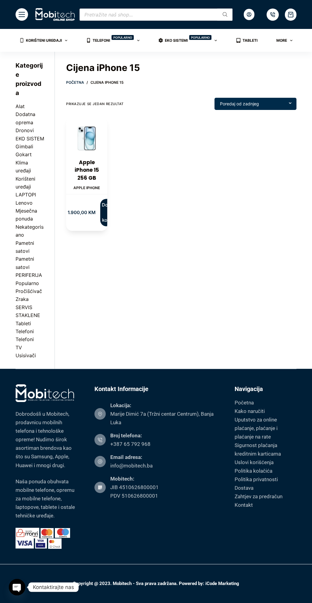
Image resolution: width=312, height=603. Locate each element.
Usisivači (26, 355)
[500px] (273, 15)
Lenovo (24, 203)
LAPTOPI (26, 195)
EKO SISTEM (30, 139)
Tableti (250, 40)
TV (19, 347)
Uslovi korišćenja (254, 462)
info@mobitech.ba (131, 466)
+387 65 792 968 (130, 444)
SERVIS (24, 307)
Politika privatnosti (256, 479)
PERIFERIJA (29, 275)
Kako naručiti (250, 411)
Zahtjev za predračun (258, 496)
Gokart (24, 154)
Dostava (244, 488)
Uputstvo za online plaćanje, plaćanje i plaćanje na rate (256, 428)
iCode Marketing (222, 583)
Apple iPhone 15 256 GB (87, 170)
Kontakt (244, 505)
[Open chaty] (17, 587)
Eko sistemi (187, 39)
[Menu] (22, 14)
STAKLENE (28, 315)
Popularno (27, 283)
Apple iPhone (86, 187)
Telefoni (112, 39)
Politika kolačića (253, 471)
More (281, 40)
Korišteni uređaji (44, 40)
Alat (20, 106)
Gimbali (24, 146)
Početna (244, 403)
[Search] (224, 15)
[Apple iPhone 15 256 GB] (86, 138)
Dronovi (25, 130)
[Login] (249, 14)
